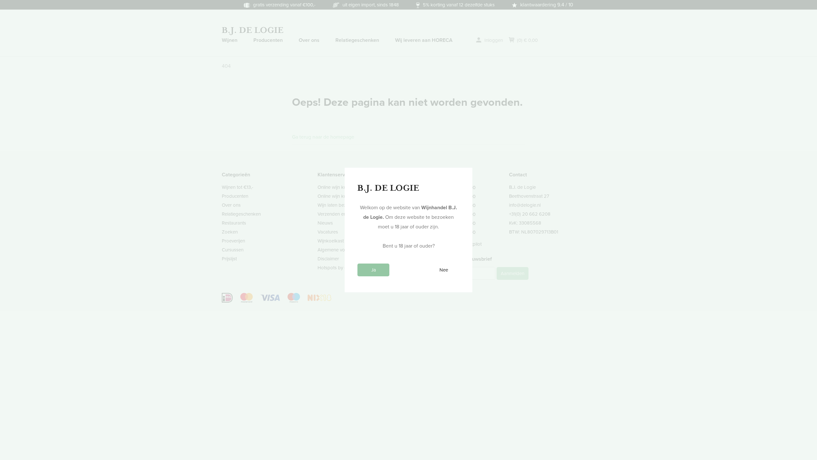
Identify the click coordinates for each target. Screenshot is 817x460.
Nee (443, 270)
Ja (373, 270)
